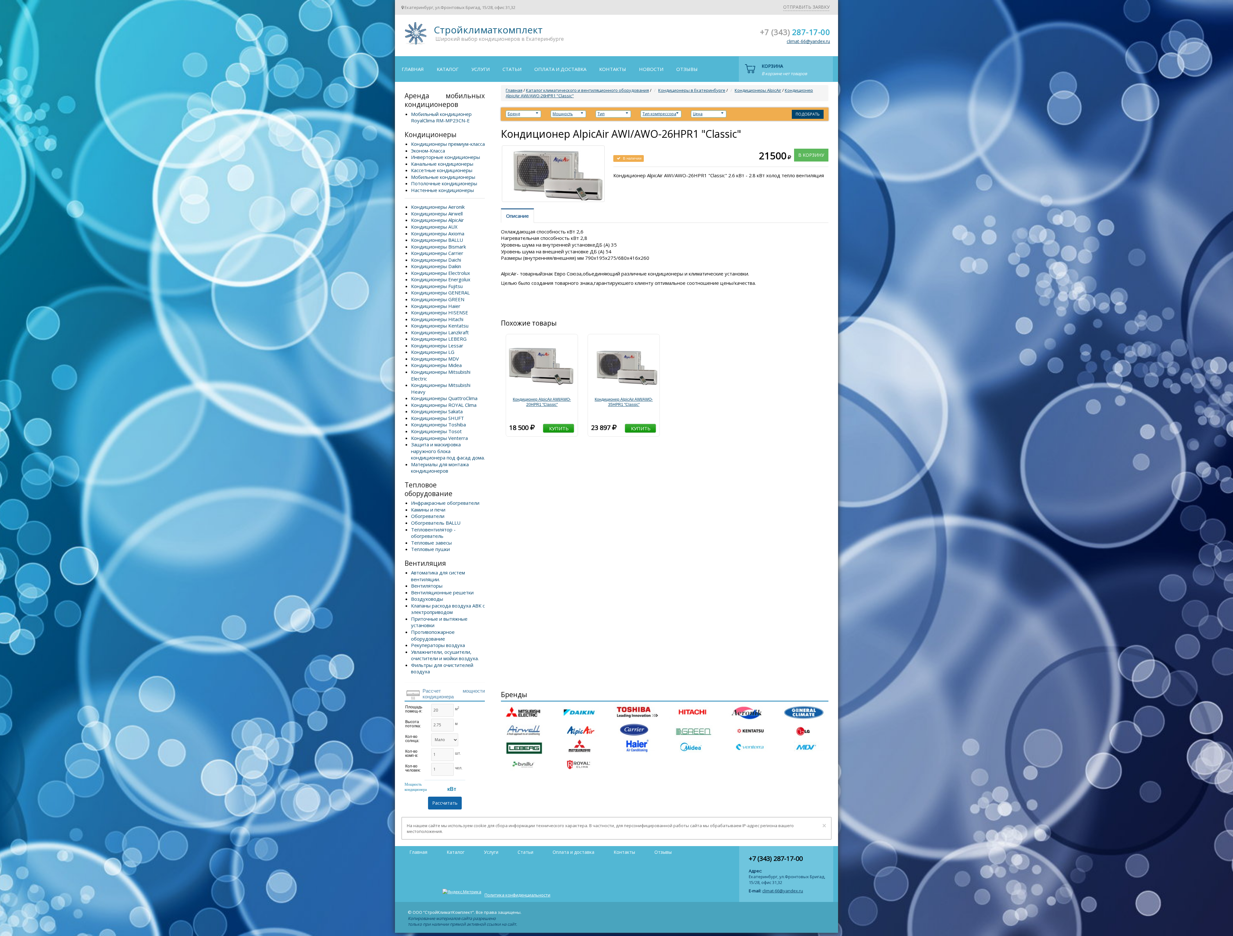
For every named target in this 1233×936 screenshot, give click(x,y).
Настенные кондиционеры (442, 190)
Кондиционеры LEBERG (439, 339)
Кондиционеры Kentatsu (439, 325)
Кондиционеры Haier (435, 306)
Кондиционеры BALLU (437, 240)
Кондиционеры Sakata (437, 411)
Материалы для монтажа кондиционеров (440, 467)
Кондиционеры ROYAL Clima (444, 405)
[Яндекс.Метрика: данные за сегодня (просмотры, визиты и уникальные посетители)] (461, 892)
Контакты (612, 69)
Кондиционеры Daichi (436, 260)
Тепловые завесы (431, 542)
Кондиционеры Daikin (436, 266)
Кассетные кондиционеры (441, 170)
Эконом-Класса (428, 150)
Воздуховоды (427, 599)
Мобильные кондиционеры (443, 177)
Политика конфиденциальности (517, 895)
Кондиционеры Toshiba (438, 424)
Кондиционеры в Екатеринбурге (691, 90)
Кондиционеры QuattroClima (444, 398)
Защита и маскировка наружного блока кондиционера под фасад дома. (448, 451)
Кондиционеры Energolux (440, 279)
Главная (413, 69)
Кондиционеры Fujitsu (437, 286)
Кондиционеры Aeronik (438, 207)
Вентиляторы (426, 585)
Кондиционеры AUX (434, 226)
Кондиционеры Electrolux (440, 273)
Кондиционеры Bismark (438, 246)
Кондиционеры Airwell (437, 213)
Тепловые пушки (430, 549)
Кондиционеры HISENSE (439, 312)
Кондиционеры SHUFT (437, 418)
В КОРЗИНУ (811, 155)
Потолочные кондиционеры (444, 183)
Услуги (480, 69)
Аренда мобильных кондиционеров (445, 100)
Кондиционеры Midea (436, 365)
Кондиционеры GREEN (437, 299)
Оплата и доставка (560, 69)
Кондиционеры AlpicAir (437, 220)
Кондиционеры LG (432, 352)
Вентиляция (425, 563)
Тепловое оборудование (428, 489)
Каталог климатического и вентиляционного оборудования (587, 90)
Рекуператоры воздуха (438, 645)
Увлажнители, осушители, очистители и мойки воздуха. (445, 655)
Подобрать (808, 114)
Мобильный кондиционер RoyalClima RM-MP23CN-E (441, 117)
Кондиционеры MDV (435, 358)
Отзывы (687, 69)
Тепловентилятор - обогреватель (433, 532)
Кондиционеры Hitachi (437, 319)
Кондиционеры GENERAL (440, 292)
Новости (651, 69)
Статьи (512, 69)
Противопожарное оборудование (433, 635)
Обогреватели (427, 516)
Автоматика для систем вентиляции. (438, 575)
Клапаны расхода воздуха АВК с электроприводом (448, 609)
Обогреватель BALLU (435, 523)
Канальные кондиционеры (442, 164)
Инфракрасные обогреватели (445, 503)
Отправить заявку (806, 7)
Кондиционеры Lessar (437, 345)
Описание (517, 216)
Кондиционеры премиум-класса (448, 144)
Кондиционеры (431, 134)
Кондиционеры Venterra (439, 438)
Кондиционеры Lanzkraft (440, 332)
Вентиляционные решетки (442, 592)
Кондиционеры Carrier (437, 253)
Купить (559, 428)
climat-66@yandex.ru (808, 41)
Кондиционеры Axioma (437, 233)
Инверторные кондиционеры (445, 157)
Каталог (448, 69)
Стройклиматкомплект (414, 35)
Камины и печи (428, 509)
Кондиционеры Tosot (436, 431)
